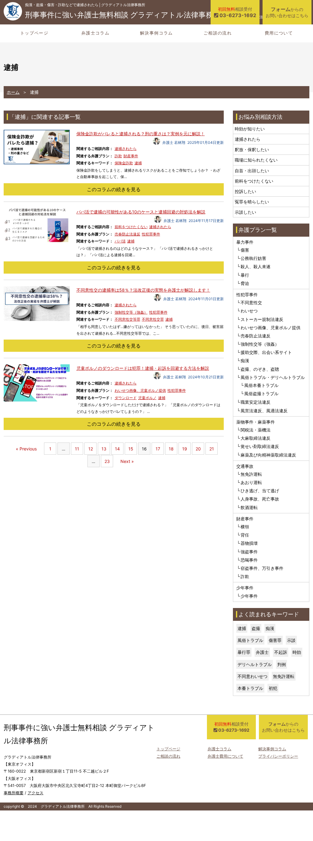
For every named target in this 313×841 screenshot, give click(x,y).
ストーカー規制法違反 (262, 319)
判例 (281, 664)
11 (77, 448)
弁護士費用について (225, 756)
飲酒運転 (249, 507)
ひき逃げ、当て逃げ (260, 490)
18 (171, 448)
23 (107, 461)
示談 (291, 640)
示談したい (245, 212)
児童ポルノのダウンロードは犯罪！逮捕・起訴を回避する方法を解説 (142, 368)
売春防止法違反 (127, 234)
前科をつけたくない (131, 226)
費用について (279, 32)
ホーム (13, 92)
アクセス (35, 792)
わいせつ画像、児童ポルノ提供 (140, 390)
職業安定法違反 (256, 402)
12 (90, 448)
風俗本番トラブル (261, 385)
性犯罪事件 (151, 234)
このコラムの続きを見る (114, 189)
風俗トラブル (250, 640)
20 (198, 448)
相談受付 (237, 12)
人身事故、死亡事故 (260, 498)
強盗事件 (249, 551)
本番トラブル (250, 688)
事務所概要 (14, 792)
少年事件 (249, 596)
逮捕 (138, 163)
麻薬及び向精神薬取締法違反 (268, 454)
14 (117, 448)
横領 (245, 526)
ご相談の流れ (218, 32)
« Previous (26, 448)
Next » (127, 461)
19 (184, 448)
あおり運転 (251, 482)
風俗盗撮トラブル (261, 393)
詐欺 (118, 156)
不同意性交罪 (153, 319)
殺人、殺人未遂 (256, 266)
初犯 (273, 688)
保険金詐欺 (124, 163)
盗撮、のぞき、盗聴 (260, 369)
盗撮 (256, 628)
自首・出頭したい (252, 170)
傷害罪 (275, 640)
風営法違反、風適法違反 (264, 410)
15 (130, 448)
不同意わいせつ (252, 676)
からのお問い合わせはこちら (287, 12)
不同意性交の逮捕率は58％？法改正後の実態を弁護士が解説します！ (143, 290)
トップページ (34, 32)
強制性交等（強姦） (131, 312)
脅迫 (245, 283)
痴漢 (245, 360)
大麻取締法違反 (256, 438)
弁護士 (262, 652)
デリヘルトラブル (255, 664)
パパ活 (120, 241)
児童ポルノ (147, 397)
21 (211, 448)
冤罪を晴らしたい (252, 201)
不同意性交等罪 (127, 319)
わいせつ (249, 310)
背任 (245, 534)
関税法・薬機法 (256, 429)
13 (103, 448)
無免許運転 (251, 474)
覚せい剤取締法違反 (260, 446)
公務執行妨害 (253, 258)
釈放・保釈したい (252, 149)
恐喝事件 (249, 559)
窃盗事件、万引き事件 (262, 568)
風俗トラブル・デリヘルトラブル (273, 377)
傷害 (245, 250)
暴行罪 (244, 652)
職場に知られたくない (256, 159)
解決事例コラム (156, 32)
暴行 (245, 275)
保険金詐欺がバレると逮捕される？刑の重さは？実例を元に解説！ (140, 133)
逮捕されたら (126, 148)
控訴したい (245, 191)
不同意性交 (251, 302)
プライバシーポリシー (278, 756)
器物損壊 (249, 543)
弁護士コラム (95, 32)
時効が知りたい (250, 128)
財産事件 (130, 156)
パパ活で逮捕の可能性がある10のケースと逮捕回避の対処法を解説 (140, 211)
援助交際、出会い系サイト (266, 352)
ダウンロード (126, 397)
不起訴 (280, 652)
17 (158, 448)
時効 (297, 652)
